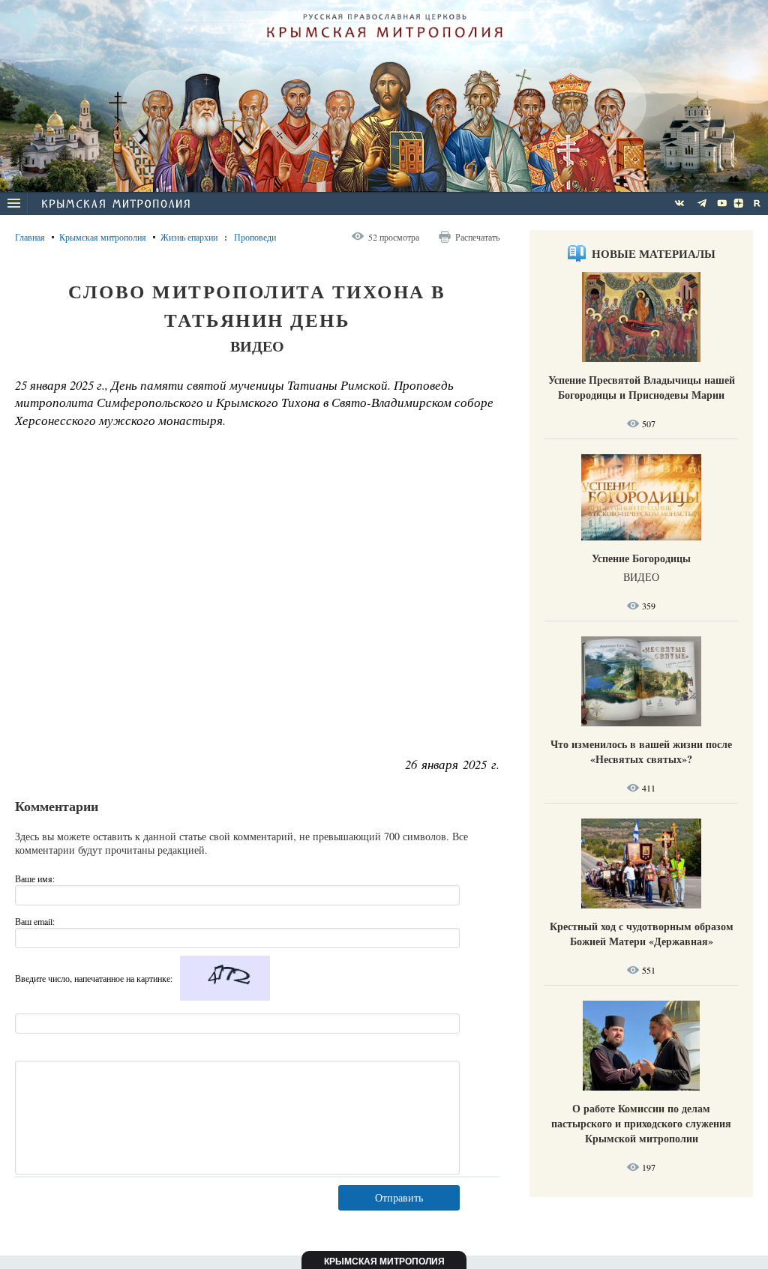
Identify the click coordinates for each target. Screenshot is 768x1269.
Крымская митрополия (102, 237)
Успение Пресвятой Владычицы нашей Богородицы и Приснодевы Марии (641, 387)
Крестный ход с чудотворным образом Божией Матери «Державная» (642, 933)
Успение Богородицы (641, 558)
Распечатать (477, 237)
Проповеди (255, 237)
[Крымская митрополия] (115, 205)
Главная (30, 237)
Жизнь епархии (189, 237)
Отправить (399, 1197)
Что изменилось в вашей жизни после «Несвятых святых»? (641, 751)
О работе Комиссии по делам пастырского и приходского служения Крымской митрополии (641, 1123)
